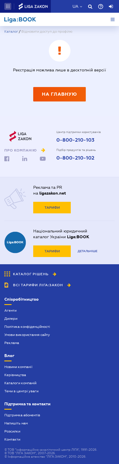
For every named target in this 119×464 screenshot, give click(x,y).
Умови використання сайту (27, 335)
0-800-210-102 (75, 158)
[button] (7, 6)
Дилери (10, 319)
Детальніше (87, 251)
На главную (59, 94)
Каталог (11, 31)
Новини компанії (18, 367)
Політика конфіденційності (27, 327)
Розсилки (12, 431)
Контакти (12, 439)
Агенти (10, 310)
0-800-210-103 (75, 140)
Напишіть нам (16, 423)
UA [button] (75, 6)
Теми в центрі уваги (21, 391)
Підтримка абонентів (22, 415)
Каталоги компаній (20, 383)
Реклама (11, 343)
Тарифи (52, 208)
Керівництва (15, 375)
